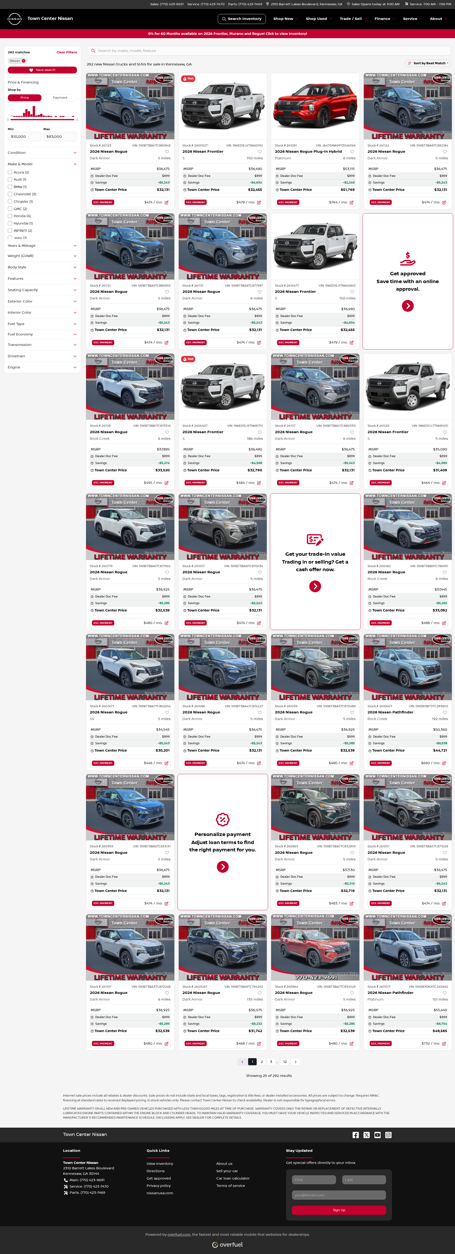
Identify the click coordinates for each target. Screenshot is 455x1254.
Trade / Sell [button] (351, 19)
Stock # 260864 (286, 987)
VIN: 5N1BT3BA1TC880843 (151, 145)
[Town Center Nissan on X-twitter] (364, 1135)
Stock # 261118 (100, 426)
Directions (156, 1171)
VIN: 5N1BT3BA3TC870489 (336, 706)
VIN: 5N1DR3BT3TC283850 (428, 706)
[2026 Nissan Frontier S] (223, 106)
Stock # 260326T (195, 987)
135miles (255, 999)
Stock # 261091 (286, 145)
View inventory (160, 1164)
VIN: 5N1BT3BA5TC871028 (429, 846)
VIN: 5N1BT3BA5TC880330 (336, 426)
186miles (255, 438)
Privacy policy (159, 1186)
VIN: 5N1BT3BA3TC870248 (151, 987)
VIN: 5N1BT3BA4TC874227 (244, 706)
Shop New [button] (283, 19)
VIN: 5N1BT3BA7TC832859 (336, 846)
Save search (45, 70)
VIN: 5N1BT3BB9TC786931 (429, 566)
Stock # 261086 (193, 706)
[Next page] (295, 1062)
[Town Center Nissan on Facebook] (353, 1135)
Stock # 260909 (101, 846)
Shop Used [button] (316, 19)
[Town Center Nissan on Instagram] (386, 1135)
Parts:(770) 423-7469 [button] (87, 1192)
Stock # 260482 (379, 566)
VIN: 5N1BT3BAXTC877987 (244, 286)
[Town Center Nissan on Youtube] (375, 1135)
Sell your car (227, 1171)
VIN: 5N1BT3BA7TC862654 (151, 706)
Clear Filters (67, 52)
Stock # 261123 (100, 145)
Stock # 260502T (195, 145)
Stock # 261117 (285, 426)
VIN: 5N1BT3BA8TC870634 (243, 566)
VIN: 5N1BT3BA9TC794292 (243, 987)
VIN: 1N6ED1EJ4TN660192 (244, 145)
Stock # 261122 (378, 145)
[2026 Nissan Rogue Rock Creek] (130, 387)
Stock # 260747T (102, 706)
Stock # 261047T (287, 286)
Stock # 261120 (378, 426)
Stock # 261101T (379, 987)
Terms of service (230, 1186)
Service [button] (410, 19)
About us (224, 1164)
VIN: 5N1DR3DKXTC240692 (428, 987)
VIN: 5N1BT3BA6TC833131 (152, 846)
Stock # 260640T (195, 426)
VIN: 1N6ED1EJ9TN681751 (245, 426)
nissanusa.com (160, 1193)
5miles (164, 158)
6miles (349, 158)
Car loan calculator (233, 1178)
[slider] (8, 120)
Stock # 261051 (378, 846)
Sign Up (339, 1210)
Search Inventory (244, 19)
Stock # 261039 (286, 706)
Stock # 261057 (193, 566)
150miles (255, 158)
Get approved (159, 1178)
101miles (440, 999)
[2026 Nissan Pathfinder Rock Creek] (408, 667)
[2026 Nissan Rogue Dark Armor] (130, 106)
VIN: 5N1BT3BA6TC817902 (151, 566)
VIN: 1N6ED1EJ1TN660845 (337, 286)
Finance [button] (382, 19)
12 (285, 1062)
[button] (304, 4)
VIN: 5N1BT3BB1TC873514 (152, 426)
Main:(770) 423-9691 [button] (87, 1180)
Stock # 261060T (380, 706)
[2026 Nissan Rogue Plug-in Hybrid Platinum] (315, 106)
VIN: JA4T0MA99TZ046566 (336, 145)
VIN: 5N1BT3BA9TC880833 (151, 286)
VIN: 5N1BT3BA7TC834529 (336, 987)
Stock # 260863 (286, 846)
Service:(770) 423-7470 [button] (89, 1186)
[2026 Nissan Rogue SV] (130, 667)
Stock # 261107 (100, 987)
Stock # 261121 (100, 286)
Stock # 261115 (192, 286)
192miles (440, 719)
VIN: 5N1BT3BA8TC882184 (429, 145)
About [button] (436, 19)
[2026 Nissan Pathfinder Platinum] (408, 947)
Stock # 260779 (101, 566)
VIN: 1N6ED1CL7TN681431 (430, 426)
